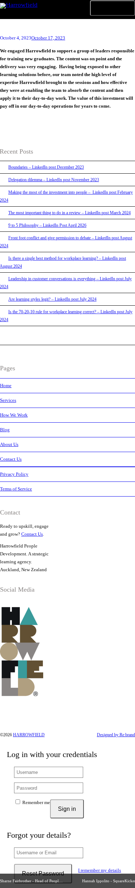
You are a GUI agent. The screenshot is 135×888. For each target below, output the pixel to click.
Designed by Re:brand (116, 734)
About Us (9, 444)
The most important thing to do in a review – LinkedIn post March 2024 (69, 212)
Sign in (67, 809)
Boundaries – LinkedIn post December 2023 (46, 167)
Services (8, 400)
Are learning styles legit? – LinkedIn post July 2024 (52, 299)
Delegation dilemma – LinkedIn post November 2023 (53, 179)
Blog (5, 429)
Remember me (35, 802)
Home (6, 385)
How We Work (14, 415)
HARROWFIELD (29, 734)
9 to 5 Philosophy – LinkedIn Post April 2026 (47, 225)
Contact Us (11, 459)
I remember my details (99, 870)
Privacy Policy (14, 474)
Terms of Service (16, 489)
